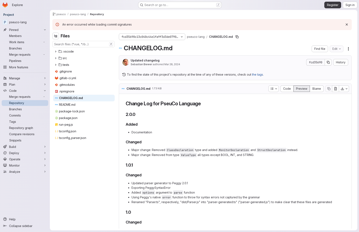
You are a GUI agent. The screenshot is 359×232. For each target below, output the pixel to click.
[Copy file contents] (328, 88)
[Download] (344, 88)
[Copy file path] (237, 36)
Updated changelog (145, 60)
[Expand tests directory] (55, 64)
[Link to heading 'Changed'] (143, 142)
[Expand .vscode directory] (55, 51)
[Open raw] (335, 88)
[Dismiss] (346, 24)
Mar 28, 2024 (172, 64)
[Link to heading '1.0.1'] (135, 165)
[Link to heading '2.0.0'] (137, 114)
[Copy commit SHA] (328, 62)
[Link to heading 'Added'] (140, 124)
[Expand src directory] (55, 58)
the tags (257, 74)
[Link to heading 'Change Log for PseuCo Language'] (203, 104)
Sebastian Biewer (141, 64)
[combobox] (83, 44)
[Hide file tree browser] (55, 36)
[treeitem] (84, 51)
